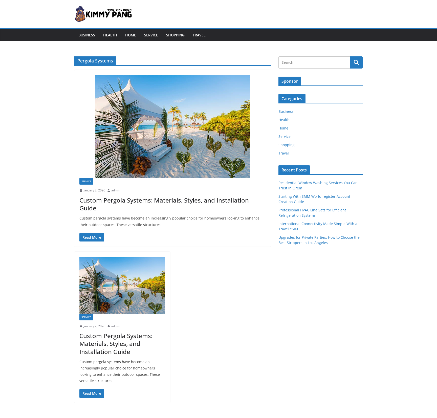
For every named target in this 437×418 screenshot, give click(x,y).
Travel (199, 35)
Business (86, 35)
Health (110, 35)
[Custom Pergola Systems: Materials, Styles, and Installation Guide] (172, 126)
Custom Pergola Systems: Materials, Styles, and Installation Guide (164, 204)
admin (115, 190)
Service (151, 35)
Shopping (175, 35)
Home (130, 35)
